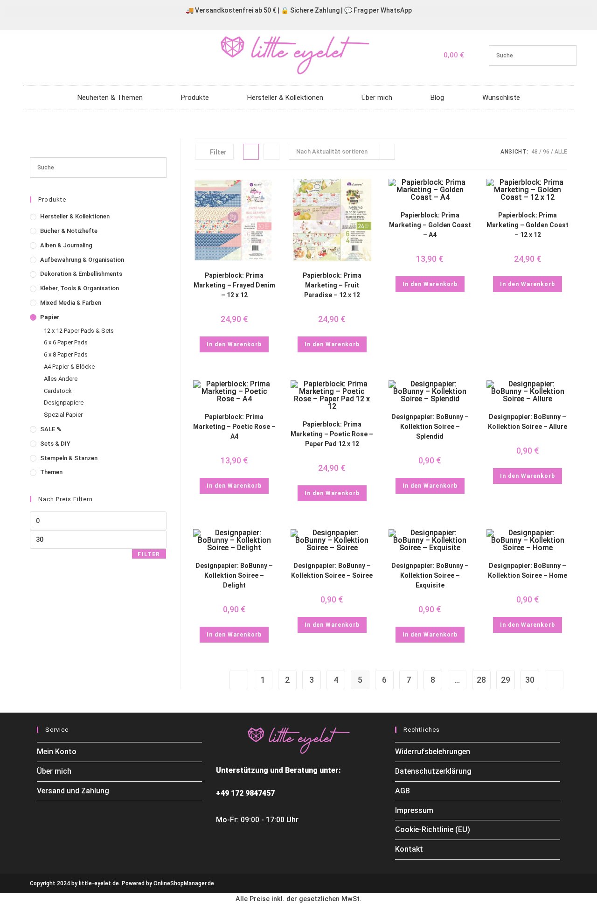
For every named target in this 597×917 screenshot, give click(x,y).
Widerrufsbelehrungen (432, 751)
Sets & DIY (55, 443)
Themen (51, 472)
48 (534, 151)
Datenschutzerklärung (433, 771)
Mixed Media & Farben (70, 302)
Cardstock (58, 390)
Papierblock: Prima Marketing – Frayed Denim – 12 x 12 (234, 285)
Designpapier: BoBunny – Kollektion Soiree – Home (527, 570)
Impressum (414, 810)
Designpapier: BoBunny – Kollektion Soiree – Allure (527, 421)
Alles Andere (60, 378)
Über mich (376, 97)
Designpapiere (63, 402)
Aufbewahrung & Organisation (82, 259)
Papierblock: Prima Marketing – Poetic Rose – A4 (234, 426)
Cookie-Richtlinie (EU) (432, 829)
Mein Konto (56, 751)
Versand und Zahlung (73, 790)
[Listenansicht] (271, 152)
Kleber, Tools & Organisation (79, 288)
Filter (149, 554)
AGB (402, 790)
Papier (50, 317)
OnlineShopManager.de (183, 883)
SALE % (50, 429)
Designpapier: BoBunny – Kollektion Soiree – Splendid (430, 426)
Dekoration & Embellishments (81, 273)
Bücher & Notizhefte (68, 230)
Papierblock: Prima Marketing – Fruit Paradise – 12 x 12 (332, 285)
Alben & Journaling (66, 245)
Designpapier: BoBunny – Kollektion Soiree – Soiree (332, 570)
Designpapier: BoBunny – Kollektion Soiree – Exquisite (430, 575)
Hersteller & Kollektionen (285, 97)
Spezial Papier (63, 414)
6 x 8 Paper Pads (66, 354)
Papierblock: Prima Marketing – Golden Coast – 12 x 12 (527, 224)
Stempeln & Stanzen (68, 458)
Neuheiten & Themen (110, 97)
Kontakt (409, 849)
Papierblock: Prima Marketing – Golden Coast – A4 (430, 224)
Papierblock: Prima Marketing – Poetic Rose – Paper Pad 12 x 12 (332, 434)
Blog (437, 97)
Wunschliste (501, 97)
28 (481, 680)
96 (546, 151)
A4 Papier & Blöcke (69, 366)
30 (530, 680)
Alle (561, 151)
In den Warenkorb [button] (234, 344)
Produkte (195, 97)
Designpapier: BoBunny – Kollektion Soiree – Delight (234, 575)
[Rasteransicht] (251, 152)
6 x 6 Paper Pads (66, 342)
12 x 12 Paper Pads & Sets (79, 330)
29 (505, 680)
